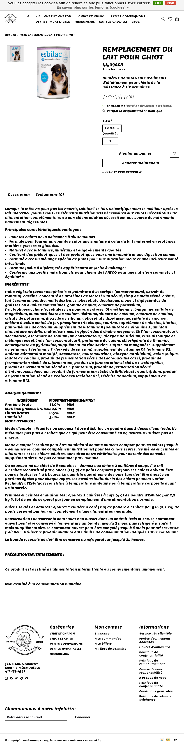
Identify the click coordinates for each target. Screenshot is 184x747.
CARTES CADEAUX (113, 21)
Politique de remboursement (152, 662)
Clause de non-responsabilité (151, 671)
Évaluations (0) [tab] (50, 195)
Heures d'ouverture (154, 647)
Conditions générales (156, 691)
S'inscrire (102, 633)
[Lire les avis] (115, 96)
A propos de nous (152, 677)
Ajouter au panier (135, 153)
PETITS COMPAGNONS (66, 643)
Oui (158, 3)
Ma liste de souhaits (110, 648)
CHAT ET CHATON (62, 633)
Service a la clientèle (155, 633)
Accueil (33, 16)
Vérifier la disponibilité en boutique (134, 111)
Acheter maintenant (140, 163)
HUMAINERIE (85, 21)
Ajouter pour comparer (123, 171)
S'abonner (82, 717)
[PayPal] (168, 740)
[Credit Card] (162, 740)
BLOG (136, 21)
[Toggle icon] (163, 19)
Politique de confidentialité (151, 653)
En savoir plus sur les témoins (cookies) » (92, 7)
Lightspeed (109, 740)
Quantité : (110, 133)
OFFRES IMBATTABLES (53, 21)
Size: (107, 120)
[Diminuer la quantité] (106, 141)
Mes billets (103, 643)
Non (170, 3)
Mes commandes (108, 638)
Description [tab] (19, 195)
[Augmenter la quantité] (114, 141)
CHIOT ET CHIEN (61, 638)
